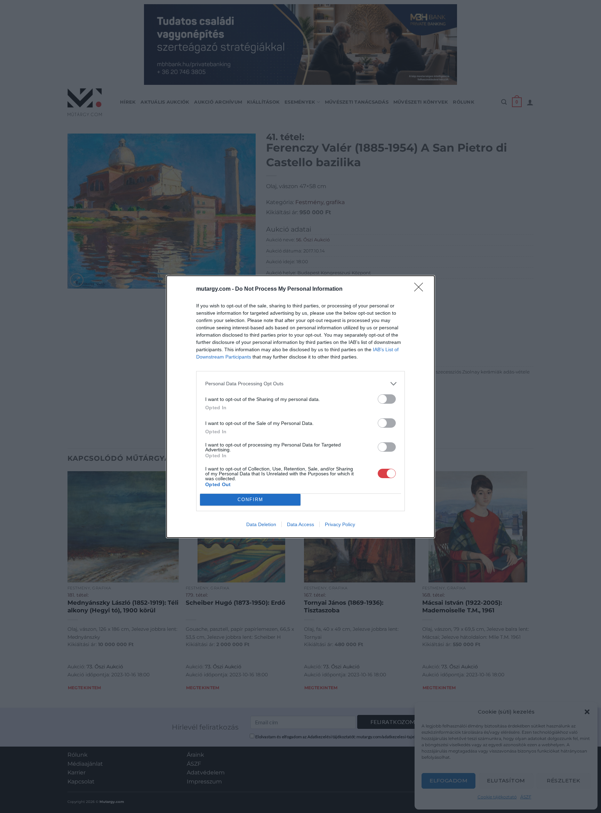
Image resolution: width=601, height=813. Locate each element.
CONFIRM (250, 499)
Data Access (300, 524)
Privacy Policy (340, 524)
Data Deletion (261, 524)
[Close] (420, 289)
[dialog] (300, 407)
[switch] (387, 399)
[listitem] (300, 383)
